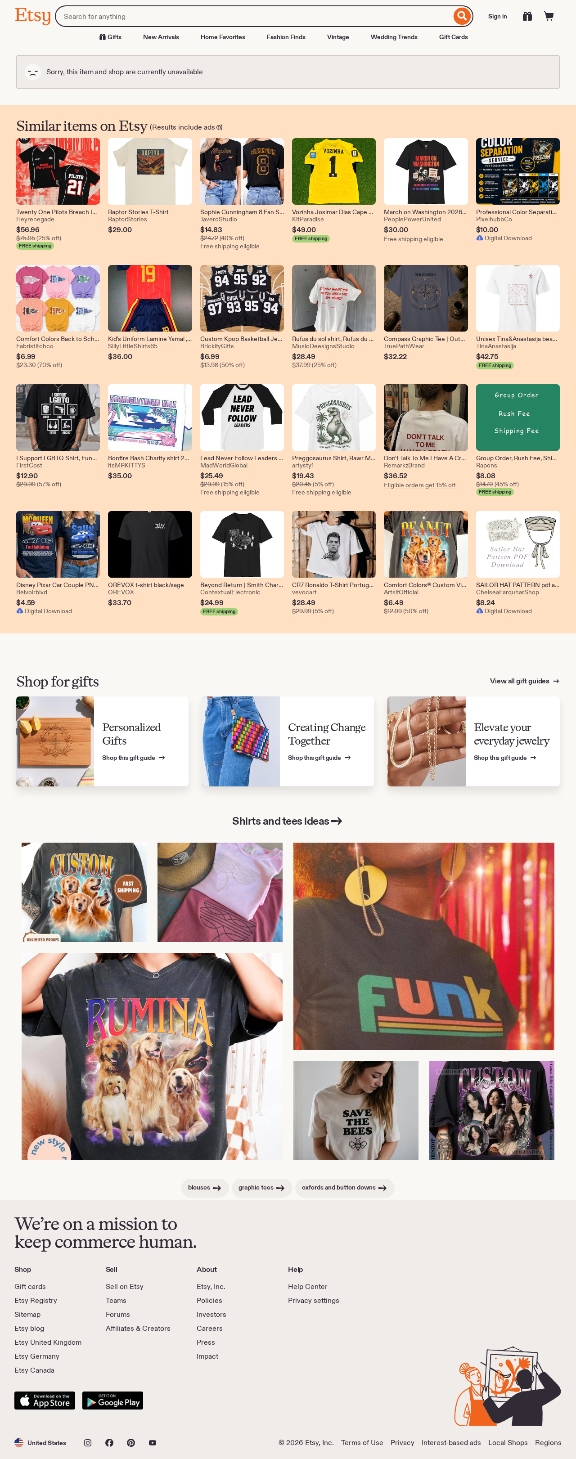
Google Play (112, 1401)
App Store (44, 1401)
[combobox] (253, 16)
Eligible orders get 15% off (420, 485)
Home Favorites (223, 36)
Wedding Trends (394, 36)
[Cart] (549, 16)
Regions (548, 1442)
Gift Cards (453, 36)
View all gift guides (520, 681)
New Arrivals (161, 36)
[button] (40, 1442)
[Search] (462, 16)
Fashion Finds (286, 36)
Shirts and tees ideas (280, 821)
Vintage (338, 36)
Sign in (497, 16)
